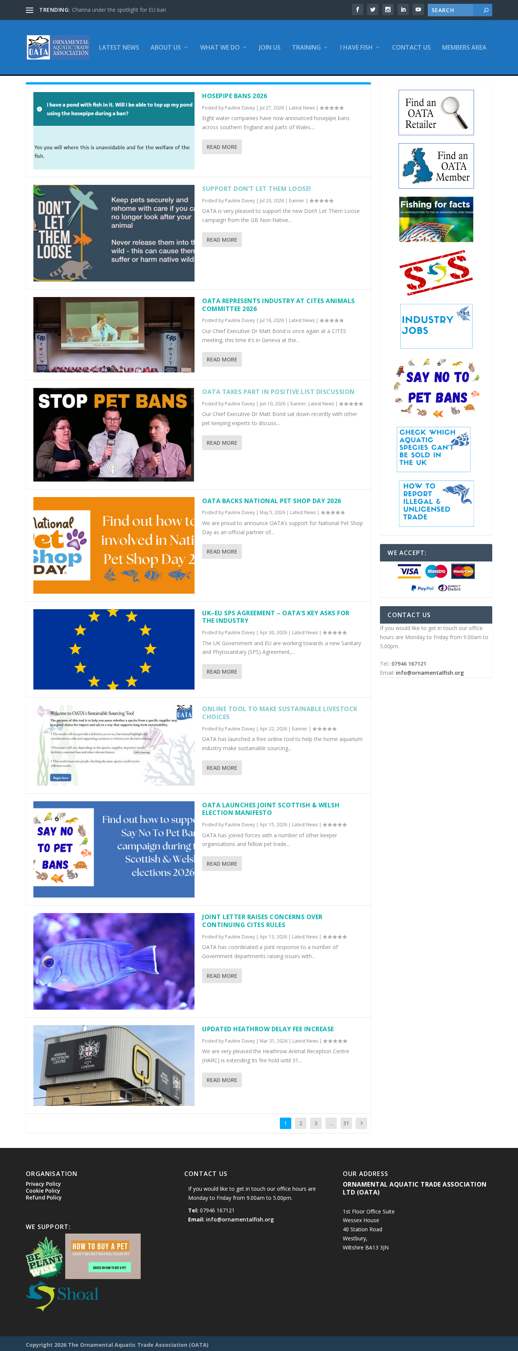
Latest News (119, 48)
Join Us (270, 48)
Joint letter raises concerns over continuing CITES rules (262, 921)
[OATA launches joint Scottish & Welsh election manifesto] (114, 849)
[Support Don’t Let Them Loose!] (114, 233)
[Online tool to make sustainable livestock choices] (114, 745)
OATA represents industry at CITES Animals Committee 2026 (278, 305)
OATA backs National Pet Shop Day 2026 (271, 501)
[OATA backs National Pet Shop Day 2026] (114, 545)
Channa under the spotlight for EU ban (119, 9)
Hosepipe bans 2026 (234, 96)
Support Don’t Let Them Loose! (256, 189)
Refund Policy (44, 1197)
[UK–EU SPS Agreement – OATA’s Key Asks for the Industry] (114, 649)
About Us (166, 48)
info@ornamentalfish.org (430, 672)
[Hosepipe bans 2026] (114, 130)
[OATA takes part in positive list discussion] (114, 435)
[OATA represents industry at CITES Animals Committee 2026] (114, 334)
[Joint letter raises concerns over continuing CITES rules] (114, 961)
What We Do (220, 48)
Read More (222, 146)
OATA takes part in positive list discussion (278, 392)
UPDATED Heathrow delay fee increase (268, 1029)
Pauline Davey (240, 108)
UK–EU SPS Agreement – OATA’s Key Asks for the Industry (276, 617)
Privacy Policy (43, 1183)
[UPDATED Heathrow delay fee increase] (114, 1065)
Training (306, 48)
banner (297, 200)
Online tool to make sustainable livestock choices (280, 713)
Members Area (464, 48)
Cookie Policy (43, 1190)
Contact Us (411, 48)
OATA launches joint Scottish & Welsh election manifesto (270, 809)
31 (346, 1123)
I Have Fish (356, 48)
